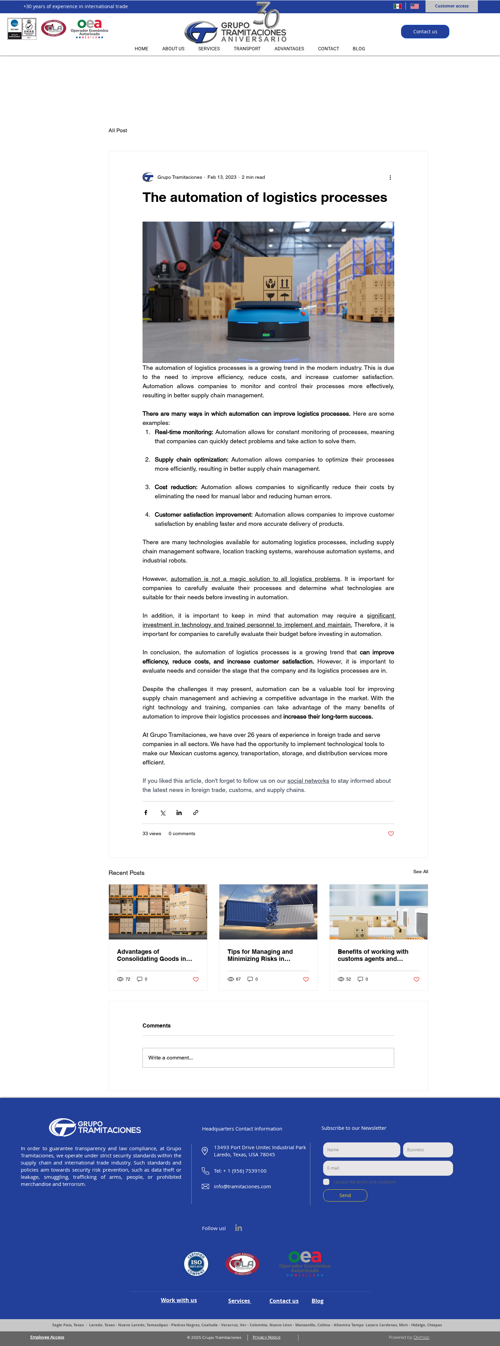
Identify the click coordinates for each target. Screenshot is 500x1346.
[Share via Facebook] (146, 812)
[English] (413, 6)
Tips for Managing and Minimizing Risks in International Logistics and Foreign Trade (266, 955)
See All (420, 871)
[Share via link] (196, 812)
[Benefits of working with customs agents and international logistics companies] (379, 911)
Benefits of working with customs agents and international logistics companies (373, 955)
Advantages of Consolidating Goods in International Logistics (151, 955)
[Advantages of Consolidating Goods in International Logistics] (158, 911)
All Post (118, 130)
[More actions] (390, 177)
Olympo (421, 1337)
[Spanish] (397, 6)
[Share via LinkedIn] (179, 812)
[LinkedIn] (238, 1228)
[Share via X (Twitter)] (162, 812)
